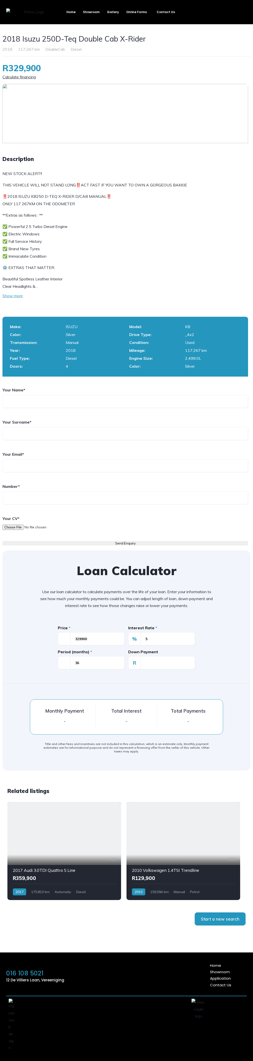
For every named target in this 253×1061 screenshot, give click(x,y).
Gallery (113, 12)
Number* (11, 486)
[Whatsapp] (129, 975)
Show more (12, 295)
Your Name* (13, 389)
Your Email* (13, 454)
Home (71, 12)
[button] (138, 12)
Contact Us (166, 12)
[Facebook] (156, 975)
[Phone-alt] (143, 975)
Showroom (91, 12)
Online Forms (136, 12)
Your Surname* (16, 422)
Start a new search (220, 919)
